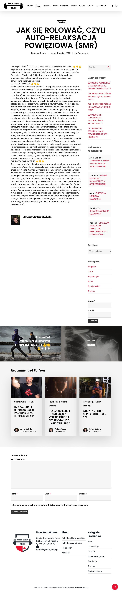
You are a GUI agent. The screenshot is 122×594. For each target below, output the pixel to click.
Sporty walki (93, 286)
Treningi (91, 566)
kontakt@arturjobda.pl (47, 549)
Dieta (90, 271)
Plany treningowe (96, 556)
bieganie (92, 266)
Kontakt (66, 553)
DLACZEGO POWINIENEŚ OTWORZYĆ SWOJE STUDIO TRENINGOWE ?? (99, 86)
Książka (91, 551)
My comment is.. (18, 459)
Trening (61, 22)
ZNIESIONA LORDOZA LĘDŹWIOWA (97, 196)
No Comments (81, 53)
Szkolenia (92, 561)
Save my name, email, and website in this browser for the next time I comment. (50, 505)
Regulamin (67, 548)
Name (14, 494)
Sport (90, 281)
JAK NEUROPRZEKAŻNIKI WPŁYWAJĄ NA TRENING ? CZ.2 (99, 96)
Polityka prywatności (72, 543)
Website (83, 494)
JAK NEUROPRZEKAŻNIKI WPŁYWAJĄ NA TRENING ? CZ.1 (99, 107)
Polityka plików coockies (73, 538)
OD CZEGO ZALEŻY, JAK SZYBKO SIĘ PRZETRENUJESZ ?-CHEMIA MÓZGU (99, 229)
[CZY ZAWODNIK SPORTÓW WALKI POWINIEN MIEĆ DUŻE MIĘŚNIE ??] (26, 406)
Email (48, 494)
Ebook (91, 541)
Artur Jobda (40, 53)
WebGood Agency (81, 587)
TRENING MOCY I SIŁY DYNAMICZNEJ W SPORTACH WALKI (99, 163)
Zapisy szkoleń (95, 571)
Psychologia (93, 276)
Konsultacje (93, 546)
